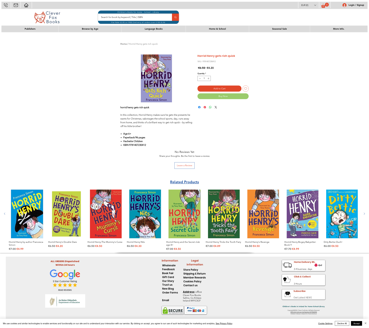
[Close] (365, 323)
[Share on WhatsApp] (210, 107)
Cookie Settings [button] (325, 323)
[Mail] (16, 5)
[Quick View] (27, 214)
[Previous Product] (4, 213)
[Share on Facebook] (199, 107)
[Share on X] (216, 107)
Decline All (342, 323)
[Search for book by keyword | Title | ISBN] (175, 17)
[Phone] (6, 5)
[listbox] (308, 5)
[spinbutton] (204, 78)
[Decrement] (199, 78)
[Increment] (208, 78)
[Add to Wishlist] (246, 89)
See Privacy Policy (224, 323)
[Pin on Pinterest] (205, 107)
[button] (308, 5)
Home (123, 43)
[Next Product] (364, 213)
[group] (184, 220)
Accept (356, 323)
